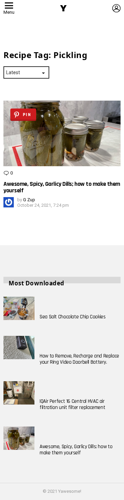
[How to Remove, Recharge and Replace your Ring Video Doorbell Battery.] (18, 347)
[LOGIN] (116, 8)
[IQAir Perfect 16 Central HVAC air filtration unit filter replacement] (18, 393)
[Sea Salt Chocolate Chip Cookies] (18, 308)
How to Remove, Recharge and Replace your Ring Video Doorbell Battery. (79, 359)
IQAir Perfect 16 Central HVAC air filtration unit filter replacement (72, 404)
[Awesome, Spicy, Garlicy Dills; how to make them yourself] (18, 438)
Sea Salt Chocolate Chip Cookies (72, 317)
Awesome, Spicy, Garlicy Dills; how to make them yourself (61, 187)
